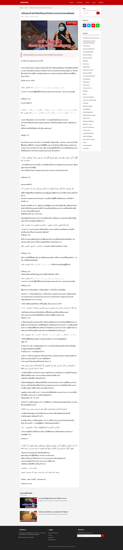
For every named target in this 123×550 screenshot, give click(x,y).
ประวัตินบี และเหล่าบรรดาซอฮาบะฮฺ (91, 38)
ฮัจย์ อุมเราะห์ (86, 118)
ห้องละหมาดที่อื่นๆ (87, 73)
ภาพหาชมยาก (86, 46)
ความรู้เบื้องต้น (86, 109)
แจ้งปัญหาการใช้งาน (52, 540)
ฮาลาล (93, 2)
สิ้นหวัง (36, 16)
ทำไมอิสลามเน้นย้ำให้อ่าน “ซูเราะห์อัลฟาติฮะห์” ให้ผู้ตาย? (53, 512)
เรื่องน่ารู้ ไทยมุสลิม (87, 106)
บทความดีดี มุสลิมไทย (88, 97)
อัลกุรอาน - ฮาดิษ (87, 124)
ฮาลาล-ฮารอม (86, 130)
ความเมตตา (32, 16)
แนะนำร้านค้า (86, 85)
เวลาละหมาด (79, 2)
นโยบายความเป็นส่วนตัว (53, 533)
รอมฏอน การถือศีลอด (88, 121)
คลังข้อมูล (101, 2)
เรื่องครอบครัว (86, 67)
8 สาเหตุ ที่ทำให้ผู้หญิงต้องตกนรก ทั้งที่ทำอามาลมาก (52, 498)
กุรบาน (85, 94)
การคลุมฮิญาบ (86, 79)
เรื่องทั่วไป (85, 61)
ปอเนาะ (85, 142)
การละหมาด (86, 64)
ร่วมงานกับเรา (51, 537)
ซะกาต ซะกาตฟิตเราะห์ (88, 127)
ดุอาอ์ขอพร (86, 148)
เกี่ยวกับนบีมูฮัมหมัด (88, 112)
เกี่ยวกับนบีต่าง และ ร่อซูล (89, 115)
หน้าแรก (71, 2)
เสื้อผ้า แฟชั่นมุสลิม (87, 136)
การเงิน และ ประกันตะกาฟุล (89, 100)
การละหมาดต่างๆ (87, 88)
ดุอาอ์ (28, 16)
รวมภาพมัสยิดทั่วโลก (88, 52)
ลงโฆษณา (50, 535)
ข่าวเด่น (87, 2)
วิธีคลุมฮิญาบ (86, 82)
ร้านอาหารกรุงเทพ (87, 55)
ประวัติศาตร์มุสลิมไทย (88, 133)
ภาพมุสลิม (85, 103)
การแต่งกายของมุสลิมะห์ (89, 76)
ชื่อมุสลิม (85, 91)
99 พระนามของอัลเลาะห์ (89, 49)
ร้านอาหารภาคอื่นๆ (87, 58)
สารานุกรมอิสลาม (87, 145)
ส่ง (102, 535)
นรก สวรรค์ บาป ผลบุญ (89, 139)
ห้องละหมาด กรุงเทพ (88, 70)
